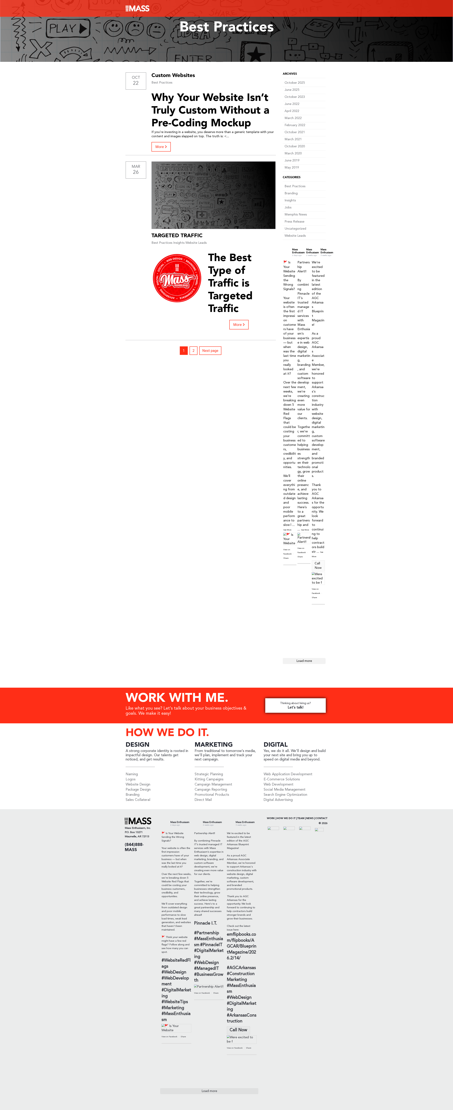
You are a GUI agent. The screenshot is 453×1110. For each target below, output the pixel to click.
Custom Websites (173, 75)
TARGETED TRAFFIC (177, 235)
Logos (131, 779)
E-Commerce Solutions (282, 779)
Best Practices (161, 82)
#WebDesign (174, 972)
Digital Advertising (278, 800)
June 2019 (292, 160)
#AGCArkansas (241, 968)
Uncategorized (295, 228)
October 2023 (295, 97)
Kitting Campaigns (209, 779)
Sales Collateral (138, 800)
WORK (271, 818)
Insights (179, 242)
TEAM (300, 818)
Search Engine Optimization (285, 795)
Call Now (318, 565)
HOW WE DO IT (286, 818)
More (160, 147)
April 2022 (292, 111)
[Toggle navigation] (322, 8)
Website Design (138, 784)
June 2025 (292, 89)
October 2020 (295, 146)
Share (285, 558)
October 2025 (295, 82)
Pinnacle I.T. (205, 923)
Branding (291, 193)
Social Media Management (284, 790)
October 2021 (295, 132)
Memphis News (296, 214)
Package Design (138, 790)
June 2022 (292, 104)
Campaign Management (213, 784)
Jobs (288, 207)
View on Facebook (170, 1037)
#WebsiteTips (175, 1002)
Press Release (294, 221)
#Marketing (173, 1008)
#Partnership (206, 933)
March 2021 (293, 139)
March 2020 (293, 153)
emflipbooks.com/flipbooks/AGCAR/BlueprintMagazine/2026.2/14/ (241, 946)
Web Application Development (288, 774)
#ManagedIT (206, 969)
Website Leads (196, 242)
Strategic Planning (209, 774)
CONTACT (321, 818)
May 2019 (292, 167)
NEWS (310, 818)
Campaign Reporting (211, 790)
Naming (132, 774)
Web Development (278, 784)
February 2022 (295, 125)
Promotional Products (212, 795)
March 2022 (293, 118)
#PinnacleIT (211, 945)
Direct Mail (203, 800)
